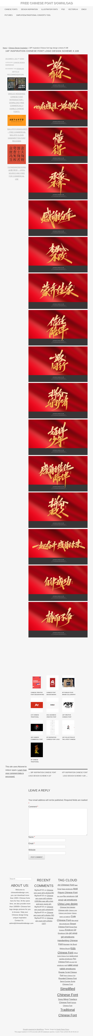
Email (31, 843)
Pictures (9, 15)
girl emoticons (67, 937)
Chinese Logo (73, 910)
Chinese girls (63, 910)
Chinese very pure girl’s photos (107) (44, 921)
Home (5, 48)
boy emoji (60, 896)
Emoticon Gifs (63, 933)
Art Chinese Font (66, 885)
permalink (20, 68)
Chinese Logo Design (65, 913)
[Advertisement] (46, 32)
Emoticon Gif (70, 930)
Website (31, 850)
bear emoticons (67, 889)
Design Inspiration (29, 9)
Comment (33, 807)
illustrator (66, 944)
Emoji (83, 9)
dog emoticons (64, 924)
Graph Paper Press (62, 1029)
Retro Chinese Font (69, 975)
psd (65, 965)
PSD (63, 9)
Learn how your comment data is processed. (16, 773)
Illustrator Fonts (49, 9)
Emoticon (62, 930)
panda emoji (73, 956)
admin (22, 58)
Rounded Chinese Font (67, 978)
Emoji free (73, 927)
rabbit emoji (72, 965)
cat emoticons (70, 900)
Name (31, 837)
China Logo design (68, 904)
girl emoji (73, 933)
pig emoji (71, 962)
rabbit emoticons (68, 969)
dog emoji (74, 920)
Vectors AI (73, 9)
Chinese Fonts (11, 9)
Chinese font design (67, 907)
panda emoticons (65, 959)
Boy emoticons (69, 896)
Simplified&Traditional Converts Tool (33, 15)
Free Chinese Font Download (46, 3)
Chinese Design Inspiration (18, 48)
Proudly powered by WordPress (33, 1029)
